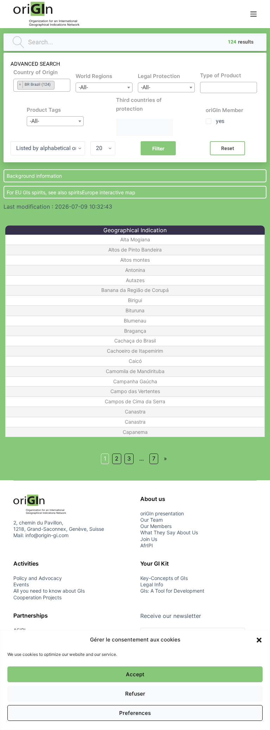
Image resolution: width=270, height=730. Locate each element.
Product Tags (44, 109)
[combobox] (41, 85)
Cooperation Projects (37, 597)
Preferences (135, 713)
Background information (34, 176)
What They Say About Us (169, 532)
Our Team (151, 520)
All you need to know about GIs (49, 591)
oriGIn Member (224, 110)
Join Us (148, 539)
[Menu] (253, 14)
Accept (135, 674)
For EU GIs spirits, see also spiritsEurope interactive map (71, 192)
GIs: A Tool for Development (172, 591)
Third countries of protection (139, 104)
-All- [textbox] (83, 87)
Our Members (156, 526)
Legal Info (151, 584)
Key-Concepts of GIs (164, 578)
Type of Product (220, 75)
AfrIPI (146, 545)
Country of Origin (35, 72)
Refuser (135, 693)
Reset (227, 148)
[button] (259, 640)
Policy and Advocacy (37, 578)
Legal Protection (159, 76)
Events (21, 584)
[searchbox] (37, 93)
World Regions (94, 76)
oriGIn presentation (162, 513)
